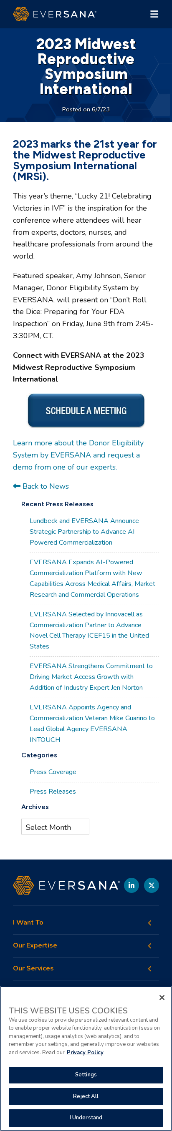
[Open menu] (154, 14)
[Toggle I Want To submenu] (150, 923)
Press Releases (53, 791)
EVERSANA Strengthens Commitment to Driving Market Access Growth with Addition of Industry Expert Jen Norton (91, 676)
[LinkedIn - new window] (131, 885)
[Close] (162, 997)
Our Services (33, 968)
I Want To (28, 922)
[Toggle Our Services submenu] (150, 969)
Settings (86, 1074)
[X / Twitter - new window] (151, 885)
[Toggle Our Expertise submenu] (150, 946)
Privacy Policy (85, 1052)
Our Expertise (35, 945)
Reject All (86, 1096)
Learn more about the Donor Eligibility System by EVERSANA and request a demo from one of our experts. (78, 455)
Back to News (44, 486)
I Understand (86, 1117)
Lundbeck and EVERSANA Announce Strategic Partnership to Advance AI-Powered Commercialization (84, 531)
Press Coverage (53, 772)
